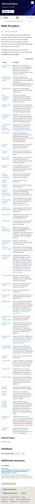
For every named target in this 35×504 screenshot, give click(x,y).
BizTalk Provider (6, 88)
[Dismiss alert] (32, 2)
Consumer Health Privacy (23, 499)
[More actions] (32, 21)
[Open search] (27, 17)
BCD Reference (21, 102)
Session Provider (6, 290)
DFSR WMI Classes (27, 130)
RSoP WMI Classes (18, 272)
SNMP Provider (6, 301)
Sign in (32, 17)
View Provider (5, 360)
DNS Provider (5, 133)
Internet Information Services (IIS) (5, 175)
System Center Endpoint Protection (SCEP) (6, 318)
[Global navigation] (1, 17)
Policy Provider (6, 221)
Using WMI (15, 46)
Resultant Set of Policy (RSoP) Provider (6, 257)
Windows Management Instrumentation (15, 21)
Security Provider (6, 275)
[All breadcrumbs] (2, 21)
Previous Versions (15, 497)
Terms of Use (4, 501)
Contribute (4, 499)
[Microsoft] (17, 18)
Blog (23, 497)
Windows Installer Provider (4, 393)
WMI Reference (6, 442)
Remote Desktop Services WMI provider (6, 242)
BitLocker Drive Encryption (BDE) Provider (6, 78)
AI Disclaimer (5, 497)
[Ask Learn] (29, 21)
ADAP (26, 425)
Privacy (11, 499)
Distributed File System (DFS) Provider (6, 116)
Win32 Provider (6, 377)
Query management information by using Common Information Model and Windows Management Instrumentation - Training (15, 471)
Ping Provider (5, 214)
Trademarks (13, 501)
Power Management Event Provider (6, 229)
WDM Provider (6, 369)
